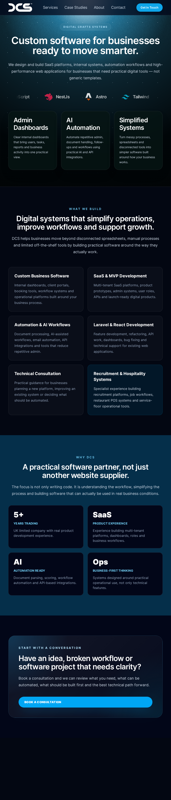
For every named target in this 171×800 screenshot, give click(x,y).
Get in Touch (149, 7)
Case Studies (75, 7)
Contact (118, 7)
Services (50, 7)
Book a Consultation (42, 702)
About (99, 7)
